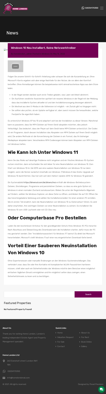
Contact (61, 346)
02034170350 (91, 8)
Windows (46, 54)
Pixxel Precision (96, 384)
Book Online (86, 342)
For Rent (85, 337)
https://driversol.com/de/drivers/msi (40, 182)
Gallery (84, 346)
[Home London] (15, 13)
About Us (85, 333)
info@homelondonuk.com (18, 378)
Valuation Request (65, 337)
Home (60, 333)
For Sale (60, 342)
